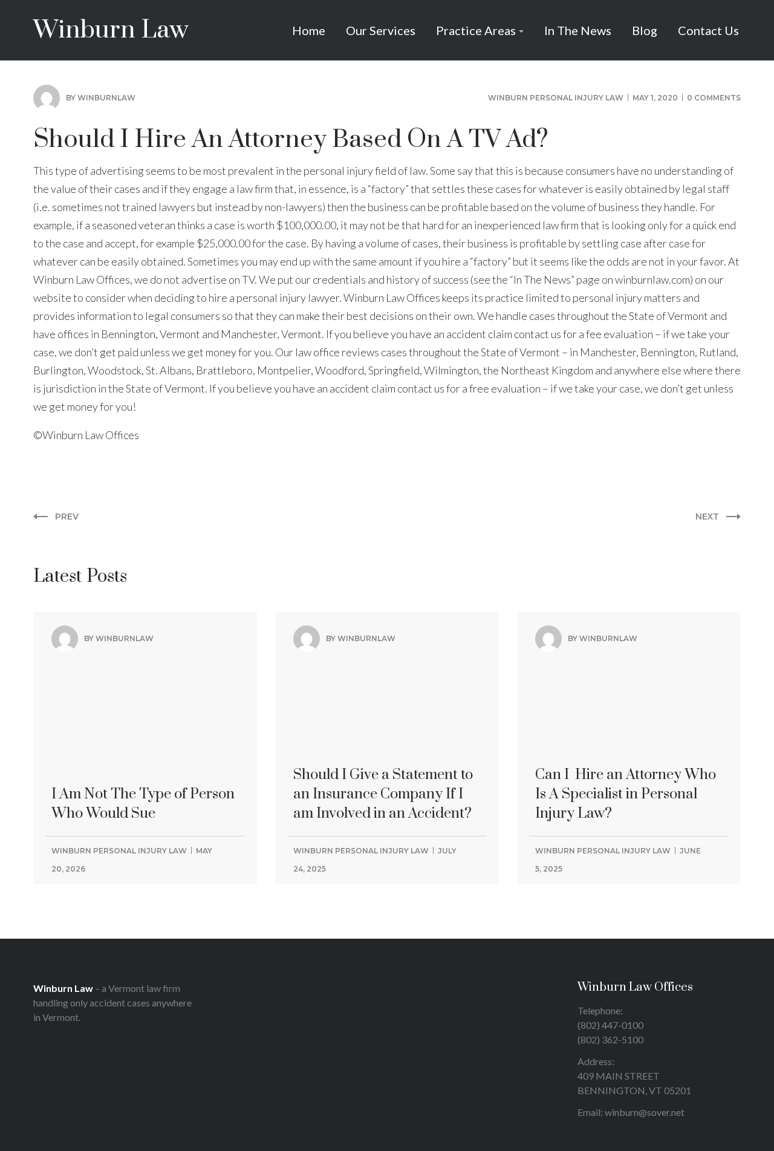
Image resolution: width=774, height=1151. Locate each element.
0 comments (714, 97)
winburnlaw (106, 97)
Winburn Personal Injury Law (555, 97)
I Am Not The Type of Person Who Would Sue (143, 685)
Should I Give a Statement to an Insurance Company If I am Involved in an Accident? (383, 695)
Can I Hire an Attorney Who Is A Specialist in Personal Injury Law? (625, 695)
